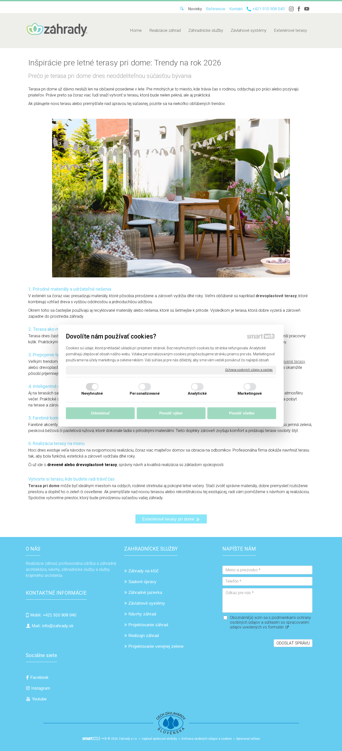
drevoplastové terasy (276, 295)
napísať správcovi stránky (159, 738)
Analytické (197, 393)
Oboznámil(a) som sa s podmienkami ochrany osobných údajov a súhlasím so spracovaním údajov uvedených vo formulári (270, 622)
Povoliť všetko (241, 413)
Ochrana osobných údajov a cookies (249, 370)
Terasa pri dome (44, 485)
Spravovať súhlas (248, 738)
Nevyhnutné (92, 393)
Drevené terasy (292, 361)
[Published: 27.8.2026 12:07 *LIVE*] (103, 738)
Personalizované (145, 393)
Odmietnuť (100, 413)
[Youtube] (306, 9)
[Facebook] (299, 9)
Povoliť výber (171, 413)
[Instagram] (291, 9)
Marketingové (250, 393)
